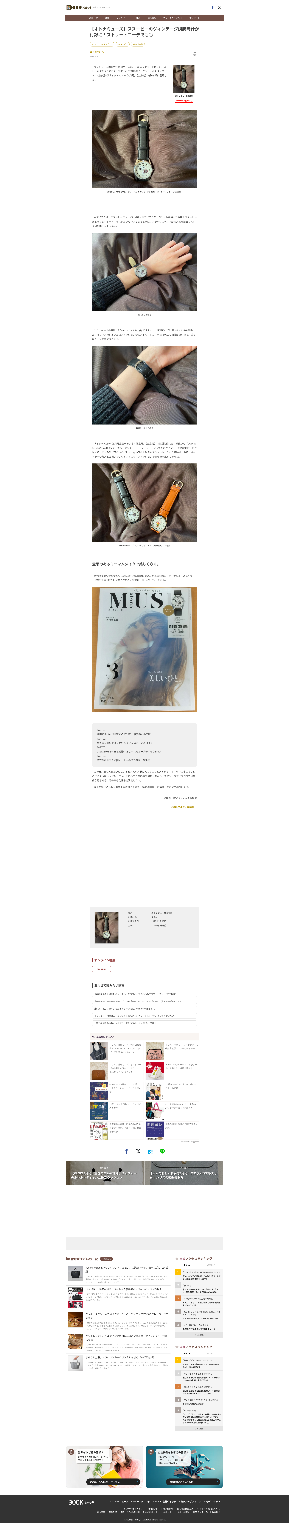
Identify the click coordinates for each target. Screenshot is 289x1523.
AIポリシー (168, 1511)
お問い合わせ (166, 1508)
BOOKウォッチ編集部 (182, 807)
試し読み (152, 18)
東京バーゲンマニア (191, 1501)
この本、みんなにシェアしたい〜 (106, 1481)
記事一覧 (93, 18)
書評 (107, 18)
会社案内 (152, 1508)
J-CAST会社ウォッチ (165, 1501)
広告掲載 (101, 1511)
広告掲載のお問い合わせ (181, 1481)
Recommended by (186, 1142)
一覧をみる (106, 1258)
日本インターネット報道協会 (206, 1511)
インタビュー (122, 18)
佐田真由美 (138, 44)
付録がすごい (98, 52)
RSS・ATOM (183, 1511)
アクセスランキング (172, 18)
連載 (138, 18)
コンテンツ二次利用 (130, 1511)
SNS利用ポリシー (151, 1511)
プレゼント (194, 18)
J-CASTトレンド (141, 1501)
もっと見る (199, 1335)
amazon (101, 969)
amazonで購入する (184, 101)
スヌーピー (123, 44)
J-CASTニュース (119, 1501)
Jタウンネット (212, 1501)
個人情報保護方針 (185, 1508)
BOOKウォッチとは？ (134, 1508)
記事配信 (113, 1511)
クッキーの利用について (208, 1508)
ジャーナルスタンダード (102, 44)
